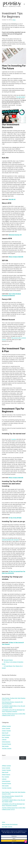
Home (3, 822)
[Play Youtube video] (14, 116)
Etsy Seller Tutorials (7, 826)
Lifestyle (4, 739)
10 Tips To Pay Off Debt (15, 517)
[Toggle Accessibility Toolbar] (25, 841)
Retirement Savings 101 (15, 234)
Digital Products (6, 735)
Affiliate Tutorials (6, 726)
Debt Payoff (5, 733)
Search (4, 755)
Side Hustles (5, 746)
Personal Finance (8, 660)
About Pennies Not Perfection (10, 824)
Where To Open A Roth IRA (16, 256)
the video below (20, 97)
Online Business (6, 741)
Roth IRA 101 (12, 199)
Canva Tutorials (6, 728)
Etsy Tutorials (5, 737)
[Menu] (24, 4)
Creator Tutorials (6, 730)
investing (13, 439)
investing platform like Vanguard (10, 539)
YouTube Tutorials (6, 748)
